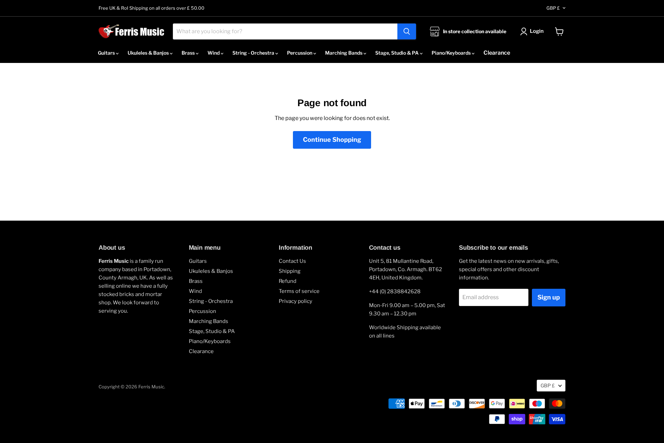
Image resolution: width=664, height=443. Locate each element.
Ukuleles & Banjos (149, 53)
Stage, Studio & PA (397, 53)
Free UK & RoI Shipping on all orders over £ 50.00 (151, 8)
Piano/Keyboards (452, 53)
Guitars (107, 53)
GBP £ (553, 8)
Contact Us (292, 261)
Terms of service (299, 291)
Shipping (290, 271)
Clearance (496, 52)
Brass (189, 53)
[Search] (406, 31)
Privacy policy (295, 301)
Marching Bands (344, 53)
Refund (287, 281)
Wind (214, 53)
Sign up (548, 297)
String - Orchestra (253, 53)
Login (537, 31)
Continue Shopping (332, 139)
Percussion (300, 53)
